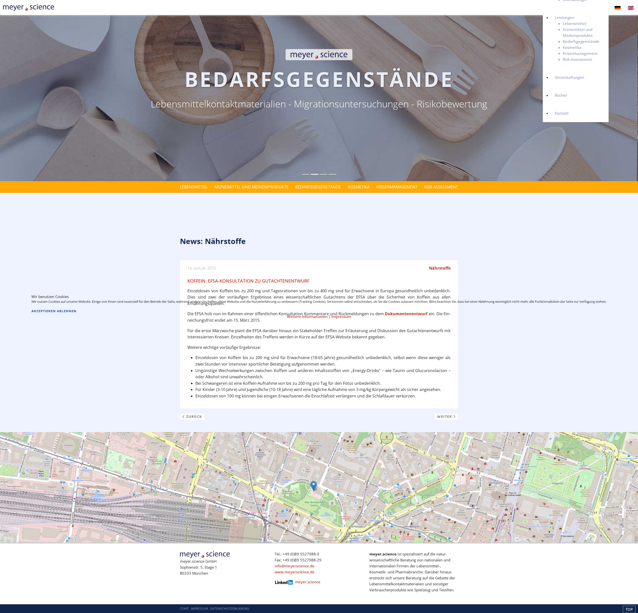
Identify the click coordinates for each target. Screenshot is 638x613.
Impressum (341, 316)
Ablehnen (67, 311)
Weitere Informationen (307, 316)
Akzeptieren (43, 311)
